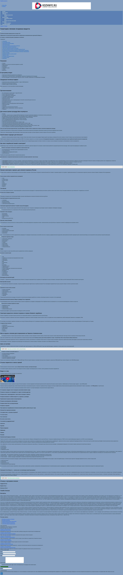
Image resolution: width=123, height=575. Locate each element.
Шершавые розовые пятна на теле (6, 544)
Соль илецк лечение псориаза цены (8, 523)
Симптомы (4, 13)
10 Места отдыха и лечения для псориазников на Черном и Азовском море (15, 51)
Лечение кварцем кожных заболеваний (9, 521)
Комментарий (2, 562)
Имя (1, 551)
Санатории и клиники (6, 24)
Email (1, 553)
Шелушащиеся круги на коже (5, 530)
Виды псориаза (5, 12)
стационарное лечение (8, 18)
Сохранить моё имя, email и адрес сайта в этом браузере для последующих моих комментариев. (19, 564)
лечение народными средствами (10, 20)
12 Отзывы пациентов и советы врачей (9, 53)
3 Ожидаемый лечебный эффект (8, 43)
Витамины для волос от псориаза (8, 519)
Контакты (4, 6)
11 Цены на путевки (5, 52)
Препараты (4, 21)
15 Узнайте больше (5, 57)
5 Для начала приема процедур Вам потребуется (11, 45)
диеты (5, 19)
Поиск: (1, 568)
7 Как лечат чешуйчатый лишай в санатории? (10, 48)
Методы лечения (5, 17)
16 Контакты (4, 58)
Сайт (1, 555)
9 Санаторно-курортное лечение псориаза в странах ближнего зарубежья (15, 50)
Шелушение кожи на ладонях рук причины (7, 533)
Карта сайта (4, 5)
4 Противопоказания (6, 44)
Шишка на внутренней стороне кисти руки (7, 547)
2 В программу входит (6, 42)
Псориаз (3, 11)
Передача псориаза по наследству (8, 522)
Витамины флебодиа (6, 520)
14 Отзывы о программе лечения (8, 56)
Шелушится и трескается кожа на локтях (7, 537)
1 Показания (4, 41)
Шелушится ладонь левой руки (5, 540)
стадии (5, 16)
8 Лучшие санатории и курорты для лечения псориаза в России (13, 49)
